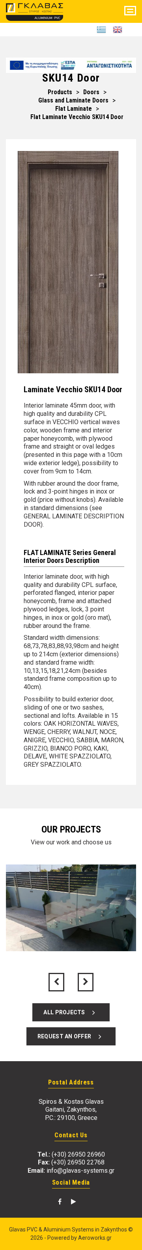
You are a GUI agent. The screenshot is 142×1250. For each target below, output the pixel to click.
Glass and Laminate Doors (73, 100)
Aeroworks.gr (95, 1238)
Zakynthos (114, 1229)
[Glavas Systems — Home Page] (34, 10)
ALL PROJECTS (66, 1012)
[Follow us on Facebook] (60, 1201)
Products (60, 92)
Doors (91, 92)
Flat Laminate (73, 108)
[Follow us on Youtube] (73, 1201)
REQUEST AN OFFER (66, 1036)
